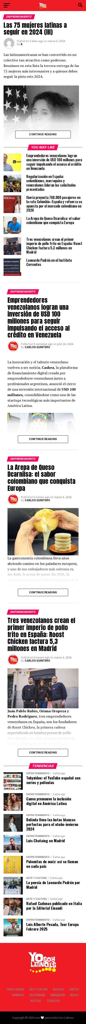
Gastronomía (37, 995)
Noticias (36, 1001)
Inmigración (57, 995)
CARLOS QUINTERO (37, 347)
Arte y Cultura (39, 989)
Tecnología (53, 1001)
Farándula (18, 995)
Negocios (58, 989)
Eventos (74, 989)
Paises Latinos (15, 989)
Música (74, 995)
